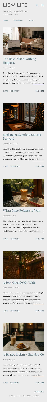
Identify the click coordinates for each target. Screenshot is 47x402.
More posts (39, 392)
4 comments (15, 239)
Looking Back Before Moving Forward (22, 136)
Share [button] (5, 91)
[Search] (36, 4)
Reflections (18, 20)
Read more (40, 91)
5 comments (15, 91)
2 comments (15, 167)
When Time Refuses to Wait (22, 210)
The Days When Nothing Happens (19, 61)
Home (5, 20)
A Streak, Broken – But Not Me (23, 354)
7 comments (15, 383)
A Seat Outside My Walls (19, 282)
